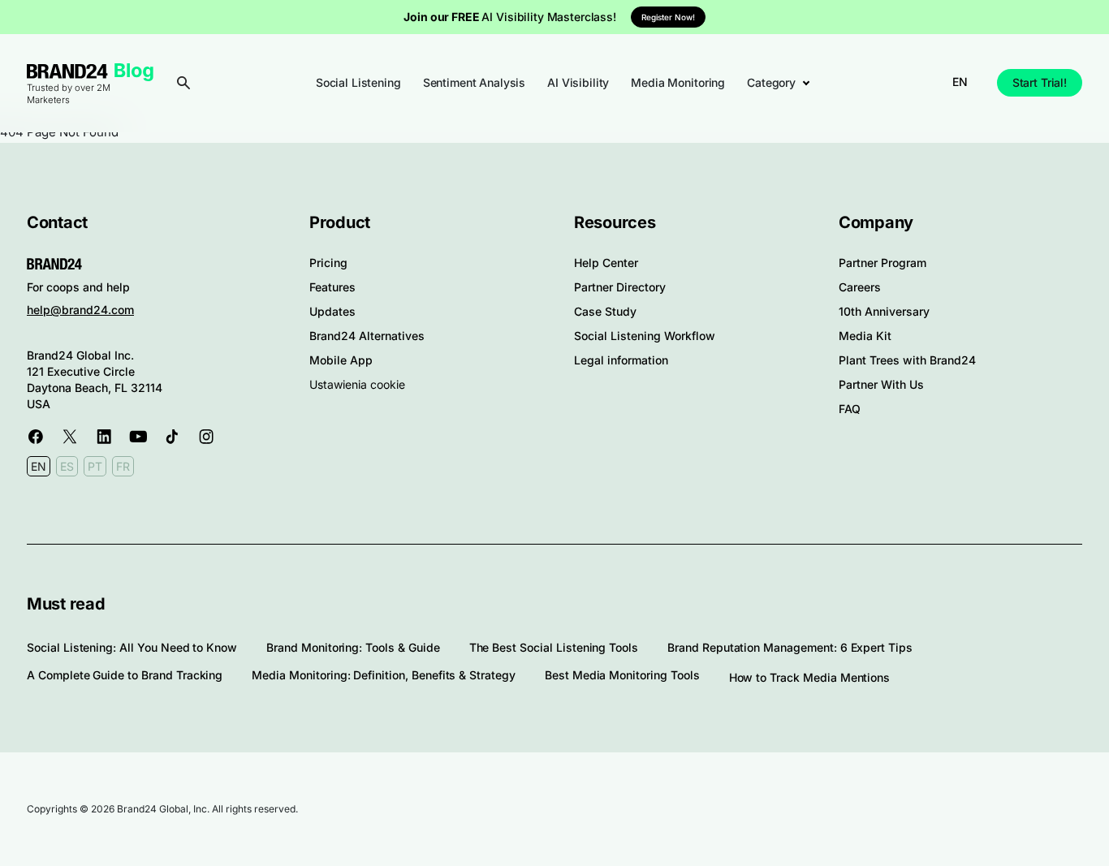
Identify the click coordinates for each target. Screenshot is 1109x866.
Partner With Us (881, 384)
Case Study (605, 311)
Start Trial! (1039, 82)
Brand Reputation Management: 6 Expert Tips (790, 647)
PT (95, 466)
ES (67, 466)
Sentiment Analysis (474, 82)
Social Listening (358, 82)
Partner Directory (620, 287)
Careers (860, 287)
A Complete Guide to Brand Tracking (124, 675)
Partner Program (882, 262)
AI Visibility (578, 82)
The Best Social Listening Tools (553, 647)
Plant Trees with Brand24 (907, 360)
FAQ (850, 409)
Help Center (606, 262)
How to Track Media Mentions (810, 677)
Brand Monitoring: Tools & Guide (352, 647)
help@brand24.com (80, 310)
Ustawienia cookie (357, 384)
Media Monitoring (678, 82)
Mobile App (341, 360)
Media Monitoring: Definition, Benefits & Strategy (384, 675)
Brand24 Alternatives (367, 336)
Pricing (328, 262)
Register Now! (668, 17)
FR (123, 466)
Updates (332, 311)
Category (771, 82)
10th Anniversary (884, 311)
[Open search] (183, 83)
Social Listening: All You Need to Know (132, 647)
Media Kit (865, 336)
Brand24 (67, 71)
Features (332, 287)
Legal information (621, 360)
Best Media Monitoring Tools (622, 675)
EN (960, 81)
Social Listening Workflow (644, 336)
